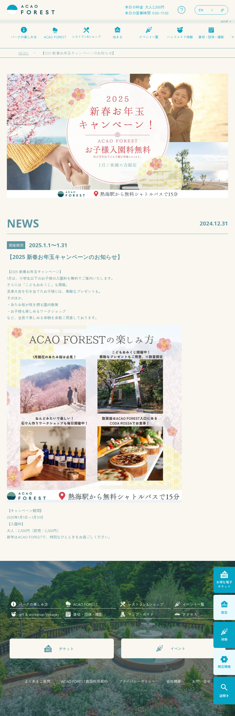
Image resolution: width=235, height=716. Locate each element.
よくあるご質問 (37, 681)
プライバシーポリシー (137, 681)
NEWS (23, 53)
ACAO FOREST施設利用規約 (84, 681)
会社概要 (173, 681)
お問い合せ (201, 681)
